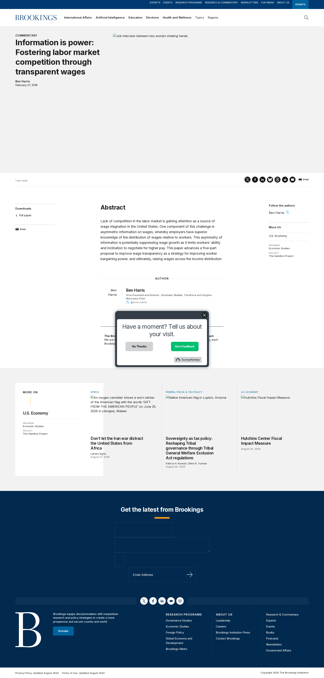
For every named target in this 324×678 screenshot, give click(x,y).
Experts (155, 2)
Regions (213, 17)
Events (167, 2)
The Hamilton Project (281, 255)
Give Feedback (185, 346)
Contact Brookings (228, 638)
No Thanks (139, 346)
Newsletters (249, 2)
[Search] (306, 17)
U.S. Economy (278, 236)
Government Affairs (278, 650)
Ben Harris (22, 81)
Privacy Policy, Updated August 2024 (37, 672)
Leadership (223, 620)
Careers (221, 626)
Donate (300, 4)
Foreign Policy (175, 632)
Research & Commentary (221, 2)
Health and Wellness (177, 17)
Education (135, 17)
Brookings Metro (176, 649)
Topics (199, 17)
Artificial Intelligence (110, 17)
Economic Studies (279, 248)
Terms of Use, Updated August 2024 (83, 672)
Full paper (25, 215)
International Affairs (78, 17)
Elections (152, 17)
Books (270, 632)
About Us (283, 2)
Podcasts (272, 638)
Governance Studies (179, 620)
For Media (267, 2)
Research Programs (189, 2)
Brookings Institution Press (233, 632)
